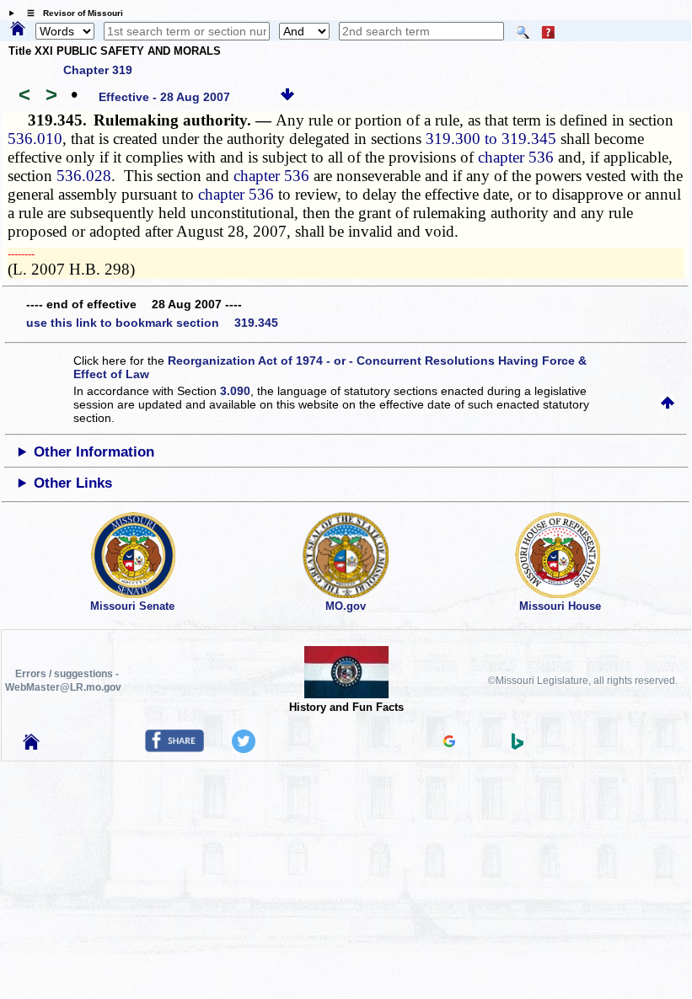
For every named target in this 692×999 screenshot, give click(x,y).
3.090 (235, 391)
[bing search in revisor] (517, 745)
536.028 (83, 175)
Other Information (94, 452)
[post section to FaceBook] (174, 748)
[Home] (17, 29)
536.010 (35, 138)
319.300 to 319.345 (491, 138)
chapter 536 (516, 157)
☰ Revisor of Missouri (71, 13)
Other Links (73, 483)
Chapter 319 (97, 70)
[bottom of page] (287, 97)
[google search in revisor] (449, 743)
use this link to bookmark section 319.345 (152, 322)
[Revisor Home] (31, 745)
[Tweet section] (243, 749)
